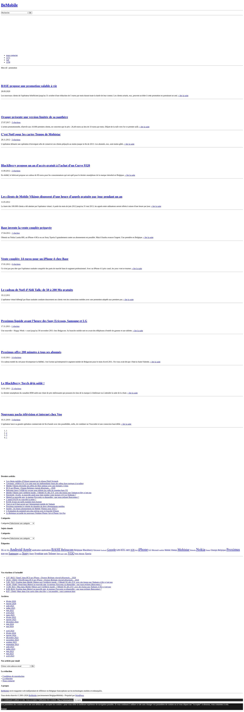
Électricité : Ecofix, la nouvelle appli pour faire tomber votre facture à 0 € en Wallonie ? (41, 495)
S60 (6, 554)
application (36, 550)
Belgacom (67, 549)
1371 (8, 58)
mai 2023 (10, 654)
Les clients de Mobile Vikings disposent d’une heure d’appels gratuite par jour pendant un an (61, 196)
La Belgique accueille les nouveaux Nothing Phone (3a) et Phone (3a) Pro (35, 513)
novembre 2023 (12, 640)
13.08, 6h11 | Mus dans (58, 587)
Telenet (52, 553)
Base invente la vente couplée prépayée (26, 227)
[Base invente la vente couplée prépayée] (7, 223)
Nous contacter (9, 681)
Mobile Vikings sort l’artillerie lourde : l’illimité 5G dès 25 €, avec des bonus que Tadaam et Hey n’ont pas (48, 493)
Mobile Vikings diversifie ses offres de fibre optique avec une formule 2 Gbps (37, 486)
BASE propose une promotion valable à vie (29, 86)
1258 (8, 62)
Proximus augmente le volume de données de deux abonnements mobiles (35, 506)
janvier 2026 (11, 603)
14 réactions (16, 357)
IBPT (128, 550)
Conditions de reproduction (13, 676)
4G (5, 550)
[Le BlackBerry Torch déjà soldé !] (7, 378)
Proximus (233, 549)
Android (16, 549)
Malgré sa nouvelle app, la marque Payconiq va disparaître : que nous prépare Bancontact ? (42, 497)
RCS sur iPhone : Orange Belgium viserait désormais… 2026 (30, 488)
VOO (71, 553)
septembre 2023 (12, 644)
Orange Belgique (218, 550)
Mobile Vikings (171, 550)
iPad (136, 550)
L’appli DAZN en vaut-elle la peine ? (21, 499)
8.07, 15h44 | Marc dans (40, 591)
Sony (25, 553)
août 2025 (10, 606)
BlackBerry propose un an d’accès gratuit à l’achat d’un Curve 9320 (45, 165)
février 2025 (11, 617)
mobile (161, 550)
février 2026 (11, 601)
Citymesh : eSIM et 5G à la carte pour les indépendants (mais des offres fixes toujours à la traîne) (44, 483)
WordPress (79, 695)
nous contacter (12, 55)
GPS (118, 550)
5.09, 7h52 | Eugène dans (59, 582)
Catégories (5, 523)
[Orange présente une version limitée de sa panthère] (7, 112)
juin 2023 (10, 651)
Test (58, 554)
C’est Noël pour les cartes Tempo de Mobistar (31, 134)
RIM (3, 554)
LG (149, 550)
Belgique (78, 550)
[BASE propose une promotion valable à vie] (7, 81)
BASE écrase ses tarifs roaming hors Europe (24, 502)
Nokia (200, 549)
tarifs (46, 553)
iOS (133, 549)
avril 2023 (10, 656)
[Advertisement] (122, 34)
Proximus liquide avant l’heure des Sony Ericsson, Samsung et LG (44, 321)
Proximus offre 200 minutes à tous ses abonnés (31, 352)
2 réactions (16, 171)
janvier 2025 (11, 619)
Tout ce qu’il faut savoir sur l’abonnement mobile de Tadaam (30, 504)
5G (8, 550)
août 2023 (10, 647)
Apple (27, 549)
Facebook (103, 550)
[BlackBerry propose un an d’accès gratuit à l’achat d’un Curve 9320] (7, 160)
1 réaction (16, 233)
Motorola (193, 550)
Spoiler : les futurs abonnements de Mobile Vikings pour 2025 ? (31, 509)
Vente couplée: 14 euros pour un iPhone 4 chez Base (34, 258)
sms (20, 554)
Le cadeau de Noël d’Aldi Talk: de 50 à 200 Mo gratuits (37, 289)
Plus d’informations (65, 700)
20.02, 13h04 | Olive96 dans (42, 580)
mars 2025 (10, 615)
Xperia (88, 553)
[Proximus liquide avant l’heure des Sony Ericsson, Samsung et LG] (7, 316)
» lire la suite (183, 96)
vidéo (65, 554)
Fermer (4, 709)
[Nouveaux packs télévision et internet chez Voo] (7, 409)
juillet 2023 (10, 649)
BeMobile (9, 5)
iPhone (143, 549)
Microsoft (155, 550)
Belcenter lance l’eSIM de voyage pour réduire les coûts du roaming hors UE (37, 490)
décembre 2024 (12, 622)
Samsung (14, 553)
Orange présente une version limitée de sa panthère (34, 117)
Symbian (39, 553)
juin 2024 (10, 624)
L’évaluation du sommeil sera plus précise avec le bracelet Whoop (32, 511)
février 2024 (11, 633)
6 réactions (16, 264)
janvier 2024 (11, 635)
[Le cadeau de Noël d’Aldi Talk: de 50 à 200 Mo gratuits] (7, 285)
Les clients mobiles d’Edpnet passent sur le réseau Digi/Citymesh (32, 481)
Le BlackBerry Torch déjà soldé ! (22, 383)
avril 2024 (10, 631)
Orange (208, 550)
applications (46, 550)
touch (62, 554)
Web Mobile (80, 554)
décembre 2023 (12, 638)
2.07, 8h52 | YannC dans (41, 578)
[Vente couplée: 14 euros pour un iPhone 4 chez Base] (7, 254)
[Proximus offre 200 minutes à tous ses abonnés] (7, 347)
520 (7, 60)
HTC (123, 549)
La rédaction (8, 678)
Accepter (77, 700)
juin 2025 (10, 610)
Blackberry (88, 550)
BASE (55, 549)
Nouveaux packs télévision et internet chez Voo (31, 414)
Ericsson (97, 550)
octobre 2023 (11, 642)
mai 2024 (10, 626)
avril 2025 (10, 613)
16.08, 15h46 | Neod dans (54, 584)
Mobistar (183, 549)
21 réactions (16, 389)
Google (111, 549)
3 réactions (16, 122)
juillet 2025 (10, 608)
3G (2, 550)
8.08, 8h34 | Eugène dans (54, 589)
